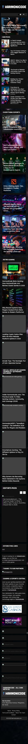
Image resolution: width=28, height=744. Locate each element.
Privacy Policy (16, 711)
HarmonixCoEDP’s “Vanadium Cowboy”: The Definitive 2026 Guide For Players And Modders (14, 413)
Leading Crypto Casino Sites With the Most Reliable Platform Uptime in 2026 (14, 323)
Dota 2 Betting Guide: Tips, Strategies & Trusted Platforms (13, 188)
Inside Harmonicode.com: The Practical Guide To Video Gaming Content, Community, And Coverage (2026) (14, 384)
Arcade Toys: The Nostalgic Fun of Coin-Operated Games (14, 350)
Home (9, 711)
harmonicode (12, 590)
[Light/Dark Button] (19, 14)
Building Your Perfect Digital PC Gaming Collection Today (5, 81)
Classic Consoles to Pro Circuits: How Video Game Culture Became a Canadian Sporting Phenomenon (5, 100)
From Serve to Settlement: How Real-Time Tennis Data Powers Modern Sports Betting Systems (5, 90)
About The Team (20, 713)
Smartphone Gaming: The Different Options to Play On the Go (14, 439)
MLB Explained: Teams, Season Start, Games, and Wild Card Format (13, 147)
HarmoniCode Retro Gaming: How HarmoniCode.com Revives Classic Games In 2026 (14, 270)
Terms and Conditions (8, 713)
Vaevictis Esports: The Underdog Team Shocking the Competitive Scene (13, 229)
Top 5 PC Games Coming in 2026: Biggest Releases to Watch (5, 53)
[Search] (24, 14)
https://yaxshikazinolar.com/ (12, 560)
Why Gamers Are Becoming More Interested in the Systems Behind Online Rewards (14, 466)
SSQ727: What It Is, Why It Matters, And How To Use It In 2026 (5, 62)
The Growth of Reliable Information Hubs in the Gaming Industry (5, 72)
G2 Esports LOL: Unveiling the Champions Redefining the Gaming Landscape (13, 249)
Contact (13, 715)
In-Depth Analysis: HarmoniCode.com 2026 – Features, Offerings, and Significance (5, 43)
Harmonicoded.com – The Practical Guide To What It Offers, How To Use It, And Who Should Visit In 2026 (14, 502)
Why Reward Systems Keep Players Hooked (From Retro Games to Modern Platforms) (14, 297)
